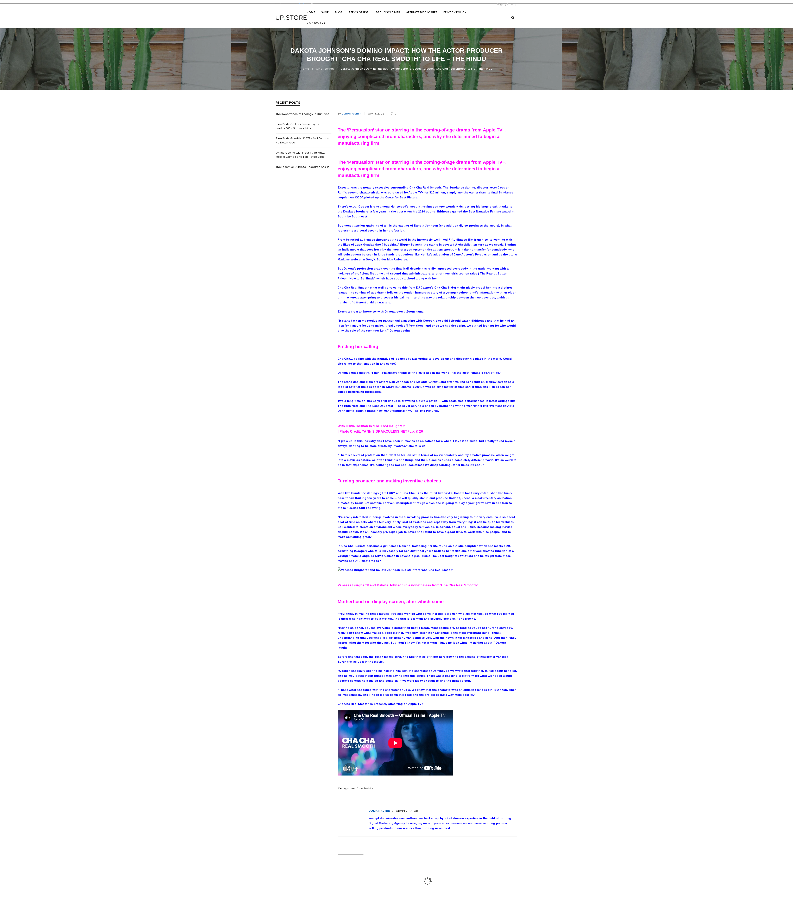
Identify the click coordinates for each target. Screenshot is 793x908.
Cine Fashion (325, 69)
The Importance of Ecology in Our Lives (302, 114)
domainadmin (351, 113)
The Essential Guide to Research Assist (302, 167)
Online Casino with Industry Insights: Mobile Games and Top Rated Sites (300, 155)
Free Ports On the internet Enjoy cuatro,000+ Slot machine (297, 126)
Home (305, 69)
